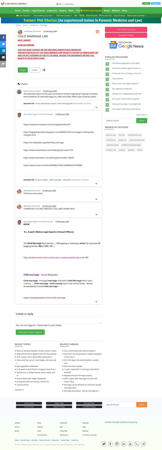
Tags (84, 427)
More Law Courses (135, 15)
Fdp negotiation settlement (27, 366)
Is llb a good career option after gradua (126, 109)
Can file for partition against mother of (126, 68)
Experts (62, 10)
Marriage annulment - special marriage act (81, 391)
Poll (61, 427)
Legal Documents (112, 145)
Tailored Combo (63, 15)
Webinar (116, 10)
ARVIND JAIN (28, 31)
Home (17, 10)
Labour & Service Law (136, 140)
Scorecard (63, 423)
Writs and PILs (105, 15)
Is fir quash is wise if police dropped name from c (36, 369)
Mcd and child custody (73, 366)
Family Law (122, 140)
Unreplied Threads (126, 35)
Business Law (111, 135)
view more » (141, 114)
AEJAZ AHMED (27, 114)
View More (18, 390)
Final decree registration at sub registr (126, 63)
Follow (34, 70)
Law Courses (69, 4)
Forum (17, 427)
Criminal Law (110, 140)
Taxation (122, 150)
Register (156, 3)
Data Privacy (119, 15)
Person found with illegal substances (31, 378)
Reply (23, 70)
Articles (26, 10)
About (17, 440)
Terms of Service (44, 440)
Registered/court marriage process (78, 375)
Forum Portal (29, 407)
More (124, 10)
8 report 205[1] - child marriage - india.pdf (53, 180)
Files (78, 10)
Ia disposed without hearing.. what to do (33, 381)
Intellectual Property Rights (131, 145)
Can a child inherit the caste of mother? (79, 351)
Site (60, 4)
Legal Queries (38, 10)
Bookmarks (64, 435)
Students (131, 150)
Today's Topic (59, 403)
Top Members (42, 435)
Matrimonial (91, 15)
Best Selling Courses (43, 15)
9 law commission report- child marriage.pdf (54, 103)
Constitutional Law (134, 135)
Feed (39, 431)
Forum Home (29, 403)
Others (139, 150)
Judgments (52, 10)
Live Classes (24, 15)
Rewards (85, 423)
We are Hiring (25, 440)
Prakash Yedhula (28, 91)
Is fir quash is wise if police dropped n (126, 99)
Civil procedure (23, 385)
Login (146, 3)
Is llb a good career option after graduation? (34, 357)
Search (141, 120)
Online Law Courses (92, 10)
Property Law (111, 150)
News (71, 10)
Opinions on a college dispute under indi (126, 94)
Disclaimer (55, 440)
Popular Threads (59, 407)
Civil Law (122, 135)
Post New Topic (89, 403)
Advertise (34, 440)
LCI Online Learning (89, 435)
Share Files (63, 431)
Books (107, 10)
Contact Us (74, 440)
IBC (75, 15)
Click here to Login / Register (30, 332)
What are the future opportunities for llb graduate (37, 354)
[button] (97, 32)
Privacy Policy (65, 440)
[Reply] (96, 107)
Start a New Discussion (126, 29)
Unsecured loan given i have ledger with (126, 104)
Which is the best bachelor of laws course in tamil (36, 351)
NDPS (81, 15)
